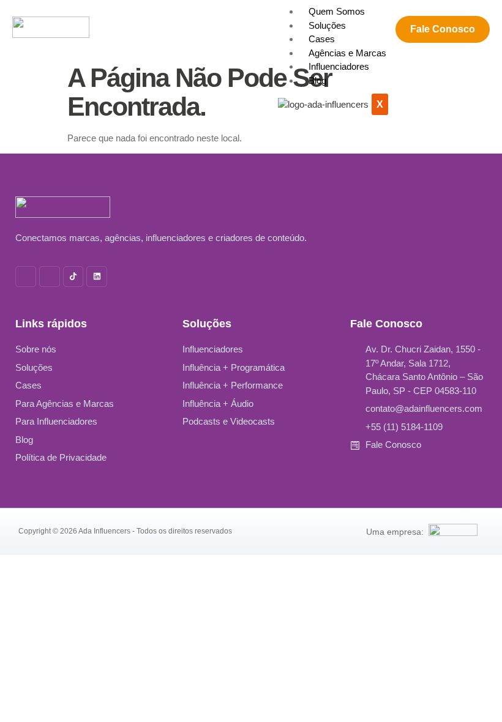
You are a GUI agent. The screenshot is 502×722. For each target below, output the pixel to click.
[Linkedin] (96, 276)
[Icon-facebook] (49, 276)
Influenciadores (339, 66)
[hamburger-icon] (390, 10)
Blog (317, 80)
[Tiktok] (73, 276)
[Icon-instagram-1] (25, 276)
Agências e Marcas (347, 53)
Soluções (327, 25)
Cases (322, 39)
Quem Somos (337, 11)
